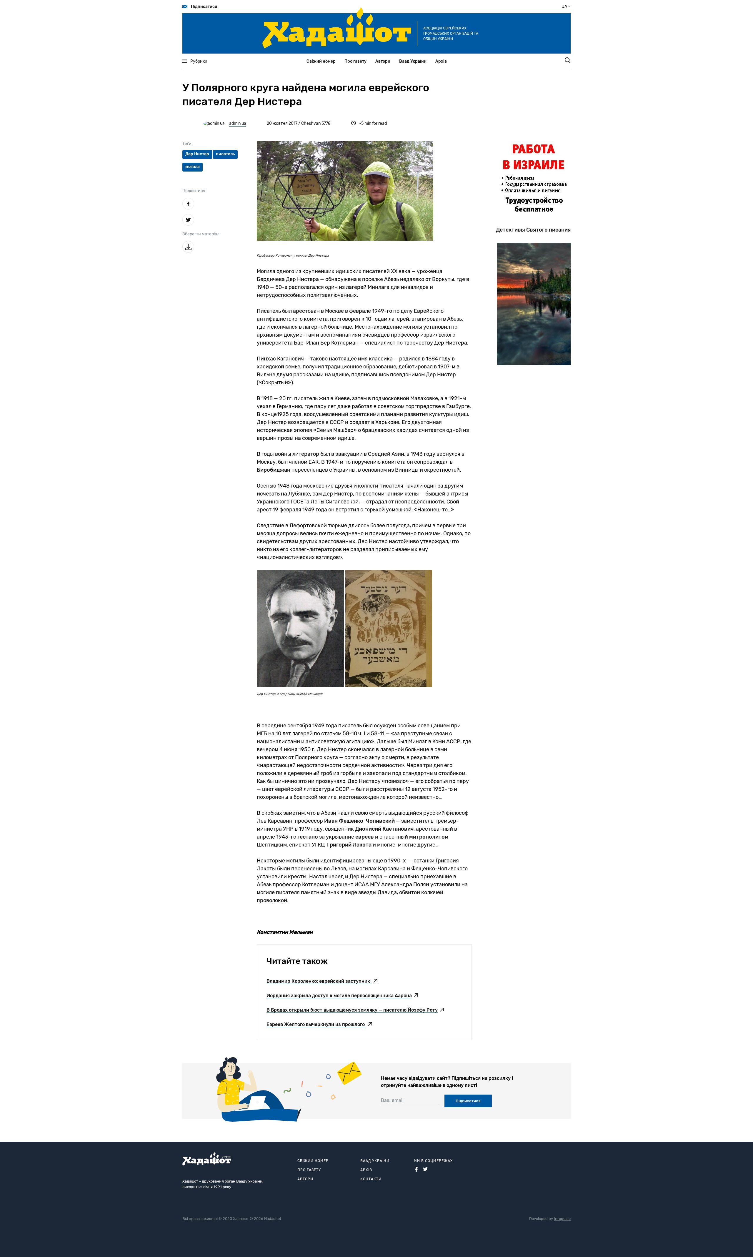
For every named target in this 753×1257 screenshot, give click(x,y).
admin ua (237, 123)
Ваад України (413, 61)
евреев (364, 837)
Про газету (355, 61)
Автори (382, 61)
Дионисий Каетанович (384, 829)
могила (192, 166)
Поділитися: (194, 190)
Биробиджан (273, 470)
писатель (225, 154)
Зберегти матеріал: (201, 234)
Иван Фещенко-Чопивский (359, 821)
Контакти (371, 1179)
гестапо (307, 837)
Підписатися (204, 6)
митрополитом (429, 837)
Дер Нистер (197, 154)
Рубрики (198, 61)
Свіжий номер (321, 61)
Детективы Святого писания (533, 230)
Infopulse (562, 1218)
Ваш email (392, 1100)
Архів (441, 61)
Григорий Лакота (349, 845)
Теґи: (187, 143)
